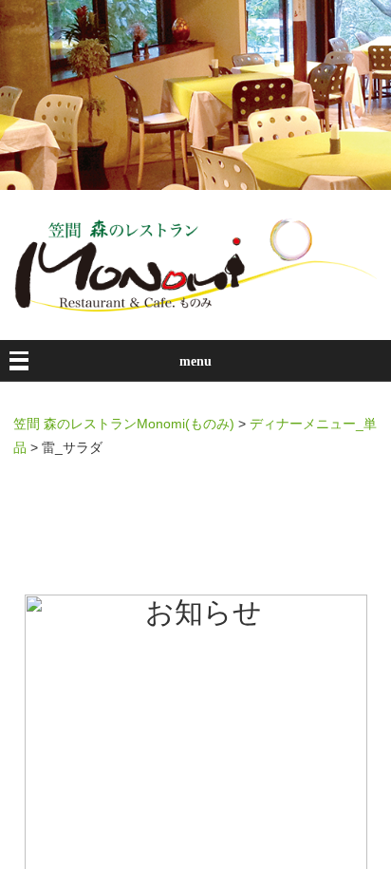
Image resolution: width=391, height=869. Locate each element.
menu (195, 361)
